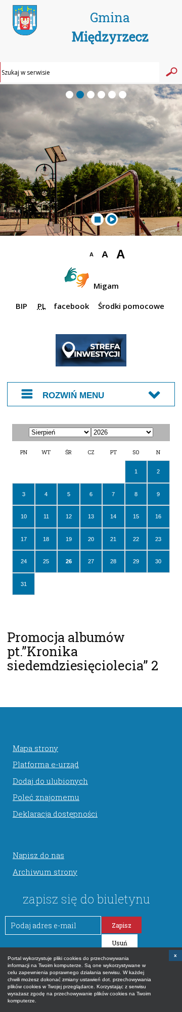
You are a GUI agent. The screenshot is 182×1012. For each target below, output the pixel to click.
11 (46, 516)
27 (91, 561)
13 (91, 516)
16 (158, 516)
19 (69, 539)
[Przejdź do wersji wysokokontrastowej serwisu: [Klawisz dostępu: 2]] (67, 256)
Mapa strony (35, 748)
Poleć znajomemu (46, 797)
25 (46, 561)
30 (158, 561)
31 (24, 584)
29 (136, 561)
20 (91, 539)
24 (24, 561)
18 (46, 539)
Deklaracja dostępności (55, 814)
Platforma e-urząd (46, 764)
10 (24, 516)
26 (69, 561)
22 (136, 539)
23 (158, 539)
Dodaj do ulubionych (50, 781)
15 (136, 516)
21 (113, 539)
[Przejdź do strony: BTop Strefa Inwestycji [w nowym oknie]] (91, 364)
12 (69, 516)
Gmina (110, 27)
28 (113, 561)
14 (113, 516)
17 (24, 539)
